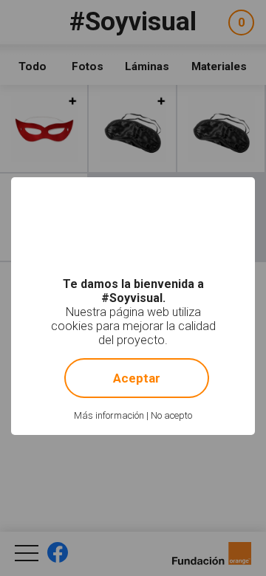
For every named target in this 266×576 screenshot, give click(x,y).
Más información (109, 415)
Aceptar (136, 378)
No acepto (171, 415)
